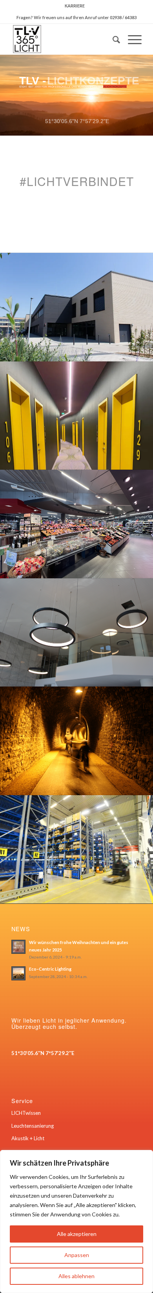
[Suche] (112, 39)
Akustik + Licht (27, 1138)
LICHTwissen (26, 1113)
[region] (76, 1221)
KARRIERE (75, 5)
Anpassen (76, 1255)
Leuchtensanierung (32, 1126)
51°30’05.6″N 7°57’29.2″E (42, 1053)
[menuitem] (75, 6)
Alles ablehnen (76, 1276)
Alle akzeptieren (77, 1233)
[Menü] (131, 39)
